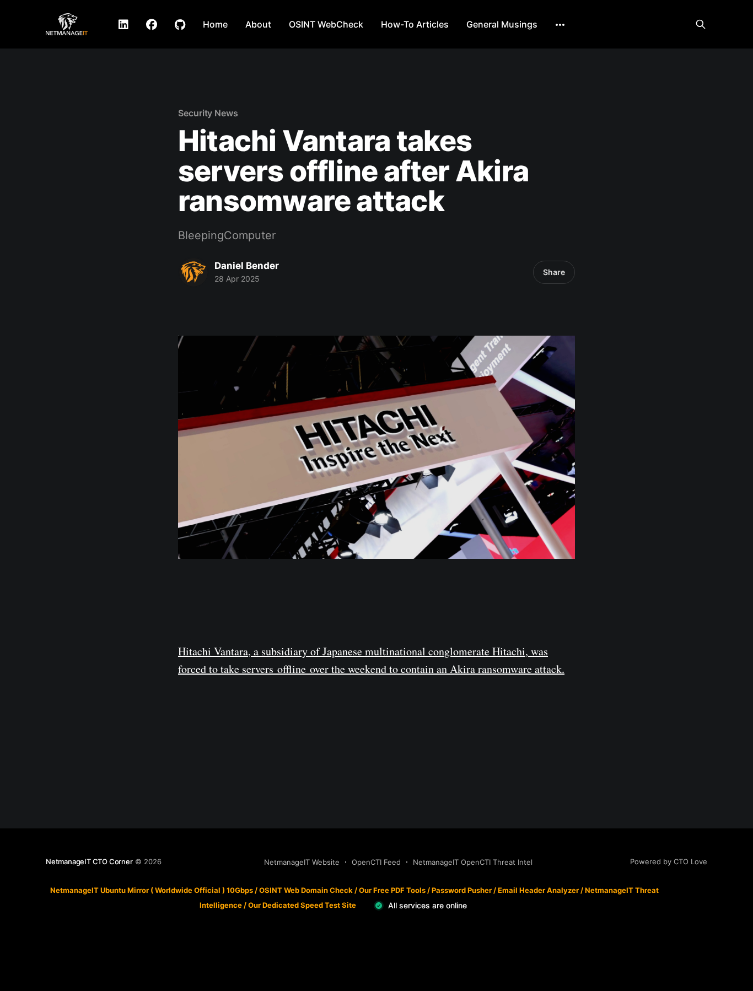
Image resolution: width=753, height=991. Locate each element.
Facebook (151, 24)
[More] (560, 25)
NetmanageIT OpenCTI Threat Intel (473, 862)
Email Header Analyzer (538, 890)
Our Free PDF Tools (392, 890)
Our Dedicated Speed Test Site (302, 905)
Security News (208, 113)
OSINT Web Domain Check (306, 890)
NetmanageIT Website (302, 862)
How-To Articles (415, 24)
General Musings (501, 24)
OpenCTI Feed (376, 862)
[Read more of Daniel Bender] (193, 272)
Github (180, 24)
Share (554, 272)
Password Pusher (462, 890)
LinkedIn (123, 24)
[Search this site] (700, 24)
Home (215, 24)
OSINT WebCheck (326, 24)
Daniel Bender (246, 265)
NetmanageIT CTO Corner (89, 861)
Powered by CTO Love (668, 861)
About (258, 24)
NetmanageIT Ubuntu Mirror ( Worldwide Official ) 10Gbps (151, 890)
